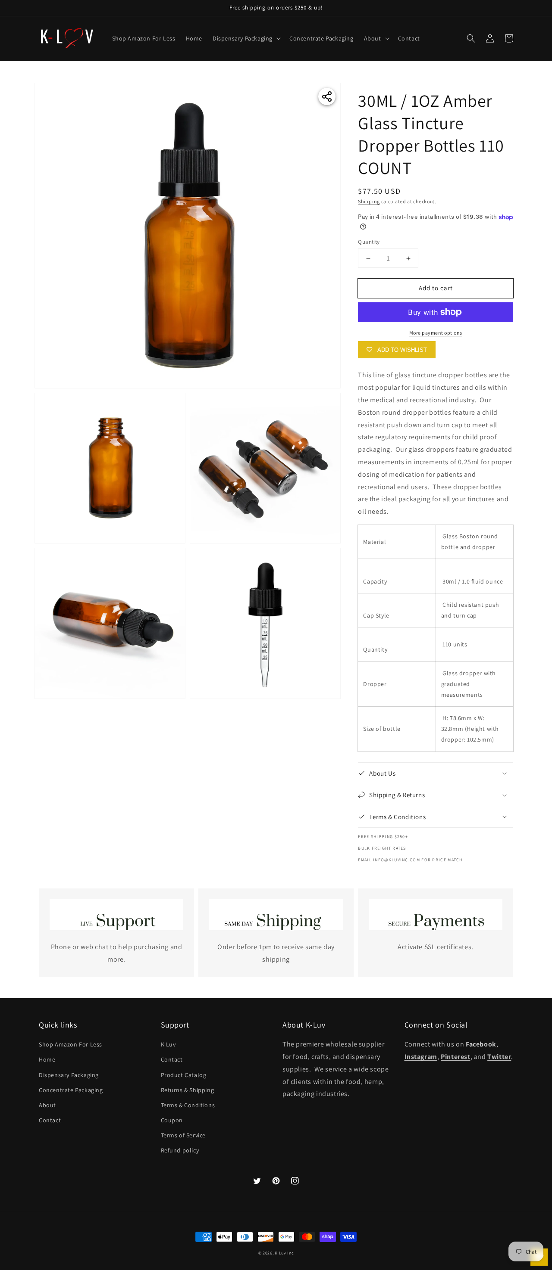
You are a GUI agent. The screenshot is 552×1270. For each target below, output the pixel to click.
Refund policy (180, 1150)
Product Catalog (184, 1075)
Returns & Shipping (187, 1090)
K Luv (168, 1044)
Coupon (172, 1120)
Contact (50, 1120)
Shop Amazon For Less (70, 1044)
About (47, 1105)
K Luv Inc (284, 1253)
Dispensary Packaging (69, 1075)
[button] (470, 38)
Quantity (369, 241)
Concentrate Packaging (71, 1090)
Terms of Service (183, 1135)
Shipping (369, 201)
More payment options (435, 332)
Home (47, 1059)
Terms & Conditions (188, 1105)
